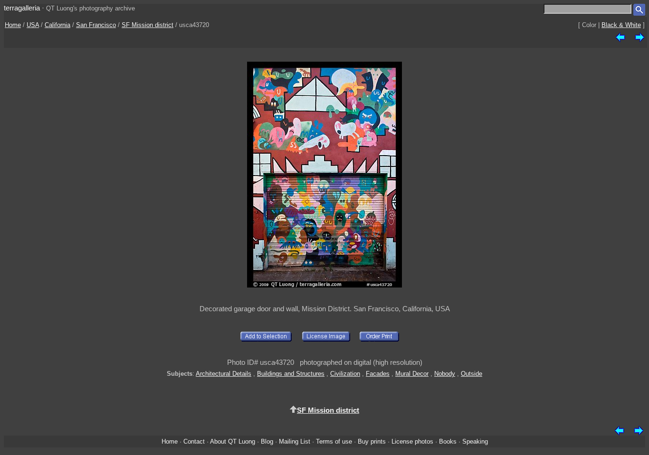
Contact (194, 441)
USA (33, 24)
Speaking (475, 441)
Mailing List (294, 441)
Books (448, 441)
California (57, 24)
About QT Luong (232, 441)
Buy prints (372, 441)
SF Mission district (147, 24)
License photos (412, 441)
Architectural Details (223, 373)
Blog (267, 441)
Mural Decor (412, 373)
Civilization (345, 373)
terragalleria (22, 8)
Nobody (444, 373)
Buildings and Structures (290, 373)
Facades (378, 373)
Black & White (621, 24)
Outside (471, 373)
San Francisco (96, 24)
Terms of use (334, 441)
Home (13, 24)
